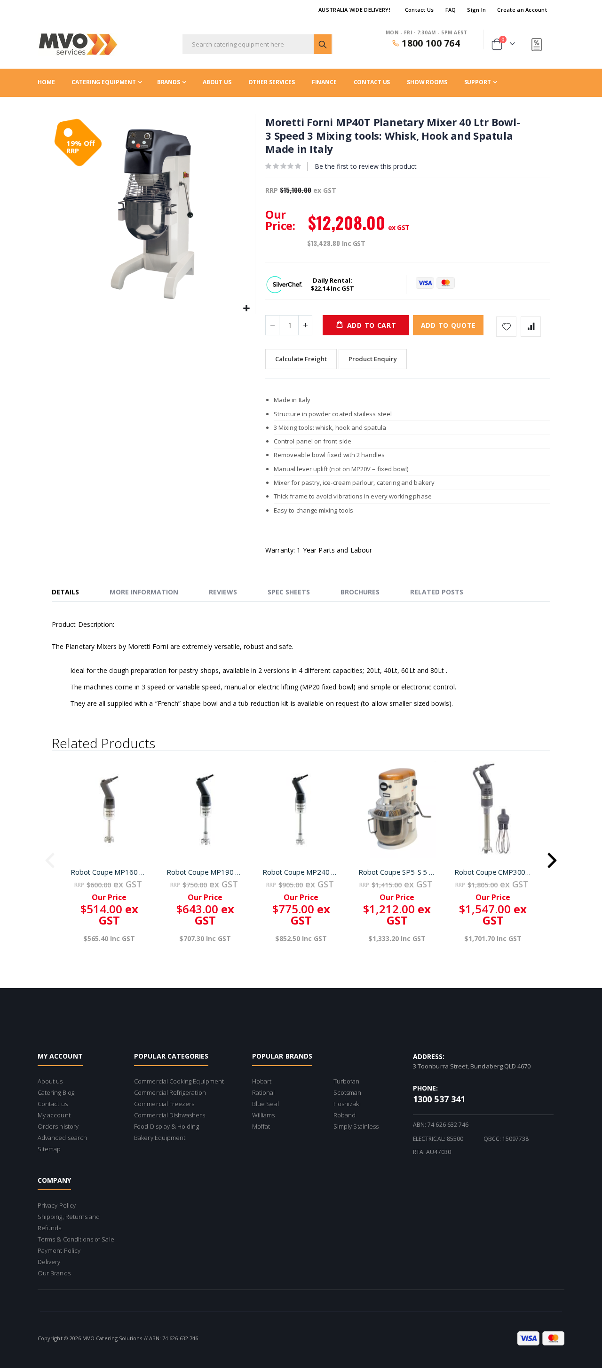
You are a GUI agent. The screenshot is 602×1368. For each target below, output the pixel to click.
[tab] (72, 592)
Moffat (261, 1126)
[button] (246, 308)
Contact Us (419, 9)
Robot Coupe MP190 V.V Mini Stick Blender (205, 872)
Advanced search (62, 1137)
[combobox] (257, 44)
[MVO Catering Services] (78, 44)
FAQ (450, 9)
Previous (49, 857)
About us (50, 1081)
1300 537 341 (439, 1099)
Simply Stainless (356, 1126)
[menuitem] (480, 82)
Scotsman (347, 1092)
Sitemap (49, 1149)
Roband (344, 1115)
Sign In (476, 9)
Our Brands (54, 1273)
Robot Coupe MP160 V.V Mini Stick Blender (109, 872)
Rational (263, 1092)
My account (54, 1115)
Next (552, 857)
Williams (263, 1115)
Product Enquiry (373, 359)
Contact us (53, 1103)
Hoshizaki (347, 1103)
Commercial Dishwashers (169, 1115)
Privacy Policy (57, 1205)
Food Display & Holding (166, 1126)
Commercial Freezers (164, 1103)
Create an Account (522, 9)
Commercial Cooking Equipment (179, 1081)
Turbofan (346, 1081)
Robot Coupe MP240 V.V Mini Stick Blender (301, 872)
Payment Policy (59, 1250)
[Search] (323, 44)
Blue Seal (265, 1103)
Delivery (49, 1261)
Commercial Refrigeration (170, 1092)
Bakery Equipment (159, 1137)
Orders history (58, 1126)
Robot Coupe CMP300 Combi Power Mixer (492, 872)
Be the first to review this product (366, 166)
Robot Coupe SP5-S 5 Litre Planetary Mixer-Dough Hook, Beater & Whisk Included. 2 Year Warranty (397, 872)
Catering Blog (56, 1092)
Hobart (261, 1081)
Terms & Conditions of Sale (76, 1239)
